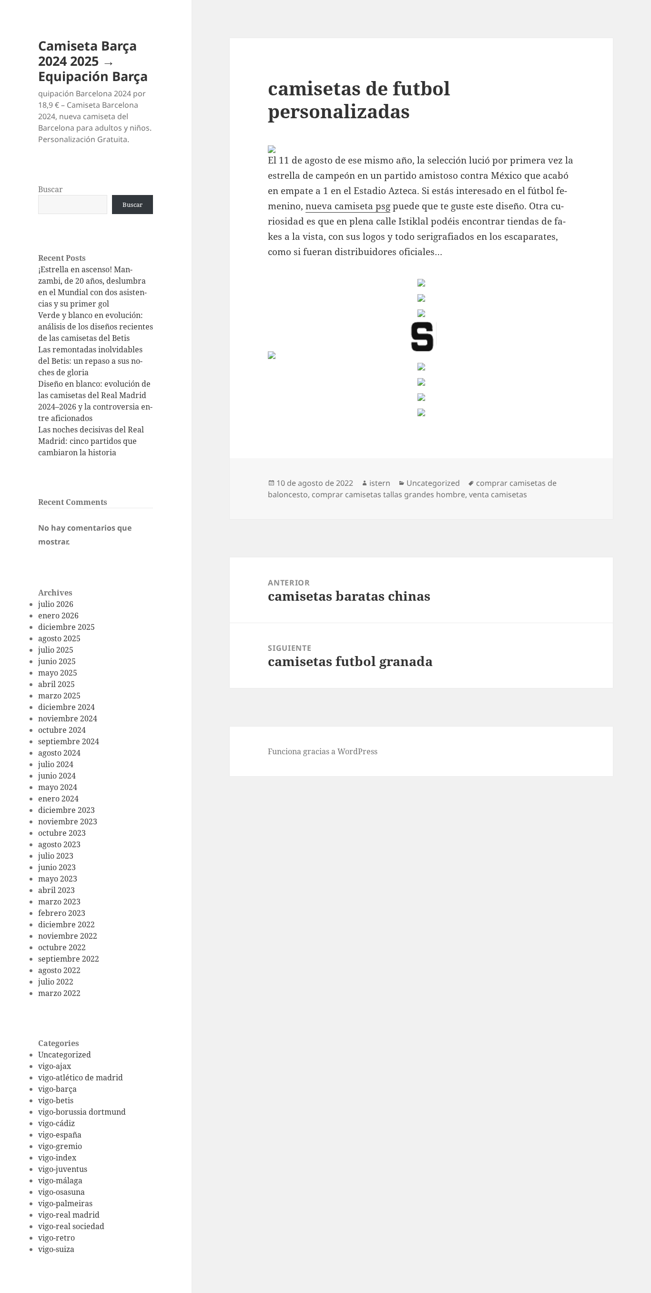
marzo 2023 (59, 901)
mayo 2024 (57, 787)
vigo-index (57, 1157)
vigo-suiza (56, 1249)
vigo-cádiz (56, 1123)
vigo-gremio (60, 1146)
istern (379, 483)
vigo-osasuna (61, 1192)
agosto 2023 (59, 844)
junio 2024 (57, 775)
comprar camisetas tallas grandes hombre (388, 494)
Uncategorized (64, 1054)
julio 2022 (55, 981)
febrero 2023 (61, 913)
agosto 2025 (59, 638)
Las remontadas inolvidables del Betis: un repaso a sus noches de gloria (90, 361)
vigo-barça (57, 1089)
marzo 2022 (59, 993)
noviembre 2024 (67, 718)
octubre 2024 (62, 730)
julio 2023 (55, 856)
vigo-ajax (54, 1066)
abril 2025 (56, 684)
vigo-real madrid (69, 1215)
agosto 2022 (59, 970)
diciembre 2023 (66, 810)
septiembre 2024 (68, 741)
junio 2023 (57, 867)
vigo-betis (55, 1100)
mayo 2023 (57, 878)
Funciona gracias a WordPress (322, 751)
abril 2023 (56, 890)
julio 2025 (55, 650)
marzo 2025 (59, 695)
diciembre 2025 (66, 627)
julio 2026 (55, 604)
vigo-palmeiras (65, 1203)
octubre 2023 (62, 833)
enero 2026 (58, 615)
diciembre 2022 (66, 924)
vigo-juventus (62, 1169)
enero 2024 (58, 798)
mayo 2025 (57, 672)
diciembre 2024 (66, 707)
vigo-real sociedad (71, 1226)
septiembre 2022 (68, 959)
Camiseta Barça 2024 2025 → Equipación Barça (93, 61)
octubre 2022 (62, 947)
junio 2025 (57, 661)
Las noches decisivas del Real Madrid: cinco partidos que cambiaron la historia (91, 441)
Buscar (50, 189)
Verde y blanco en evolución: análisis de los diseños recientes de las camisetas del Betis (95, 326)
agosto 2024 (59, 753)
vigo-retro (56, 1237)
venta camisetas (498, 494)
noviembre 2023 (67, 821)
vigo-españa (59, 1134)
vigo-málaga (60, 1180)
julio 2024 (55, 764)
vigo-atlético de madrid (80, 1077)
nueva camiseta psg (347, 206)
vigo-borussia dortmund (82, 1112)
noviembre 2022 (67, 936)
